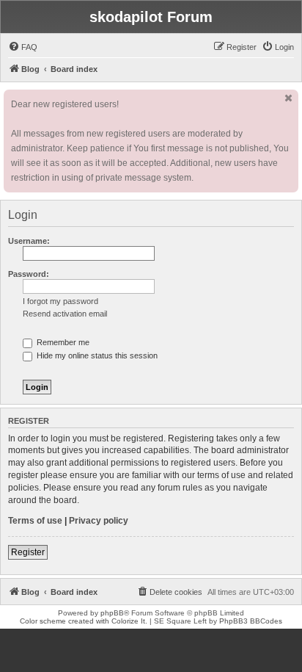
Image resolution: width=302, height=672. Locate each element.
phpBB (112, 613)
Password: (28, 274)
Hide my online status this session (96, 355)
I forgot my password (60, 301)
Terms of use (35, 521)
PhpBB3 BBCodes (250, 621)
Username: (29, 240)
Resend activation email (65, 313)
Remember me (61, 342)
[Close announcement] (288, 98)
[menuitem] (22, 47)
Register (28, 552)
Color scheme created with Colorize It (82, 621)
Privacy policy (98, 521)
